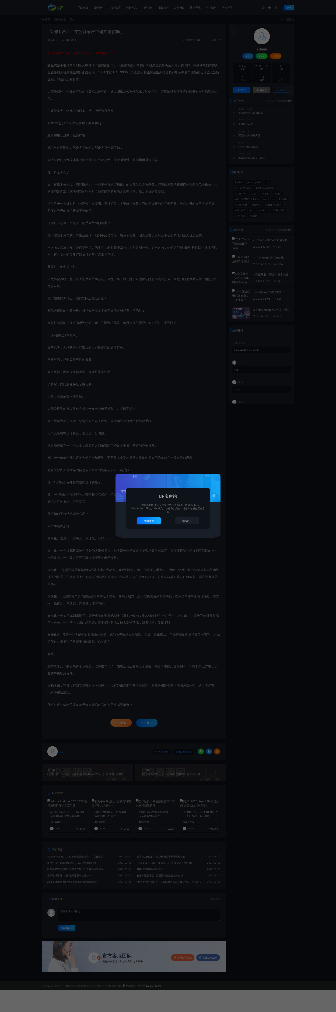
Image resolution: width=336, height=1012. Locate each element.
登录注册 (149, 520)
